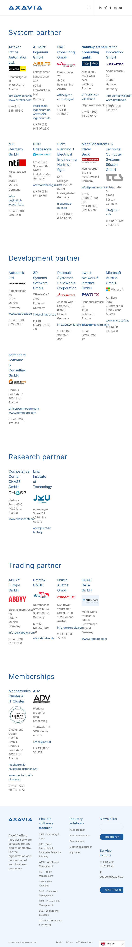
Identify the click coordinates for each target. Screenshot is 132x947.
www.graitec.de (116, 99)
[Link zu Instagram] (115, 7)
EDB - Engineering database (49, 912)
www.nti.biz (16, 204)
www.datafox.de (43, 638)
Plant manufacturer (79, 835)
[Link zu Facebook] (110, 7)
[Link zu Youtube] (120, 7)
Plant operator (77, 841)
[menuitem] (88, 7)
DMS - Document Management (48, 893)
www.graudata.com (94, 638)
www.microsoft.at (117, 320)
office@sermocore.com (24, 408)
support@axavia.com (114, 876)
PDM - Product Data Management (49, 903)
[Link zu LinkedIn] (100, 7)
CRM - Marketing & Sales (49, 836)
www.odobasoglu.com (47, 185)
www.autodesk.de (20, 313)
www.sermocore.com (22, 412)
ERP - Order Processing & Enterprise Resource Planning (50, 850)
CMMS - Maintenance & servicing (50, 922)
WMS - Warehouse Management (49, 864)
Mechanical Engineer (80, 846)
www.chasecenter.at (22, 519)
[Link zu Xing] (105, 7)
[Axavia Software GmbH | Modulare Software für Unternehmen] (25, 7)
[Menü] (88, 7)
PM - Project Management (46, 873)
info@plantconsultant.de (97, 187)
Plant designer (77, 829)
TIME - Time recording (45, 883)
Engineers (74, 852)
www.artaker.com (20, 100)
